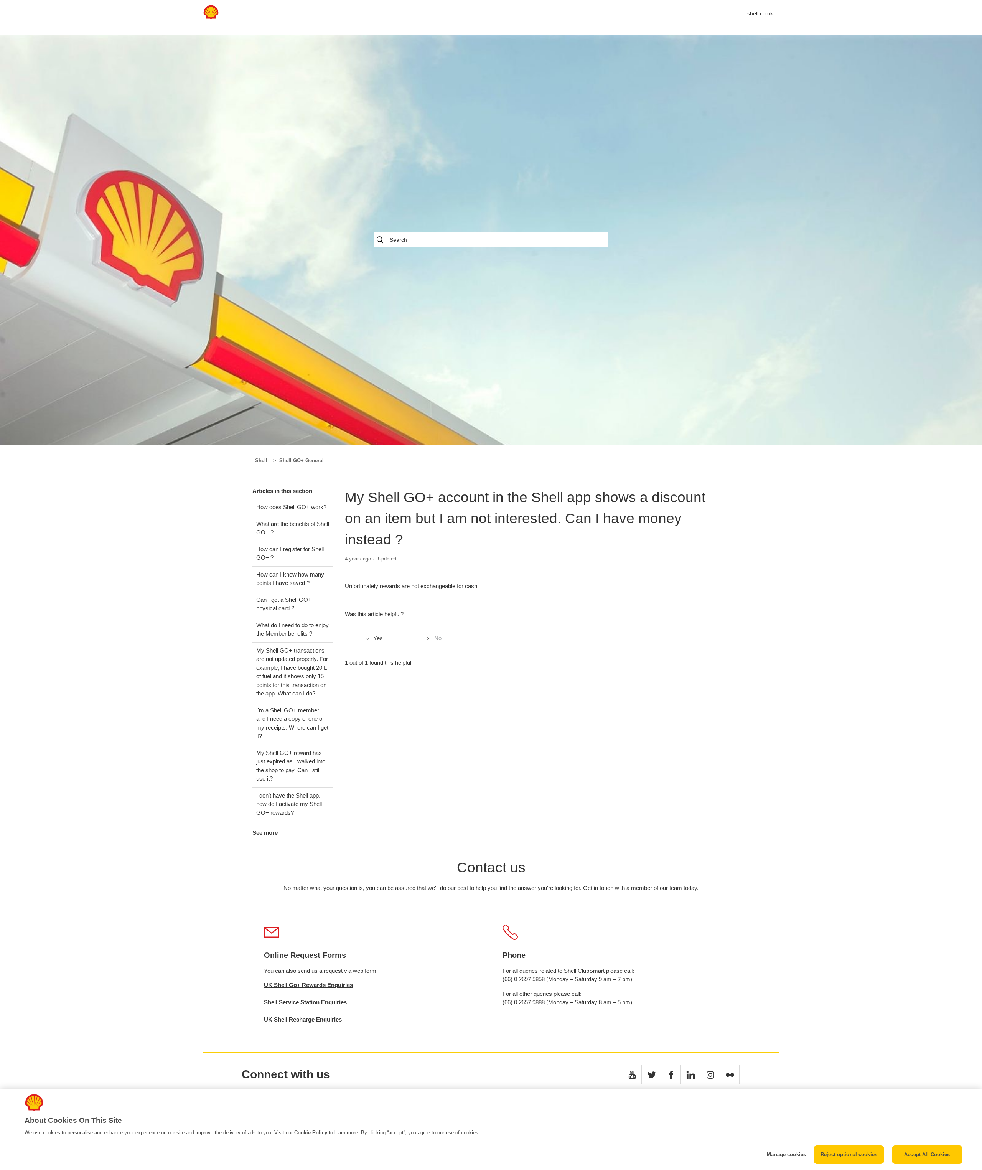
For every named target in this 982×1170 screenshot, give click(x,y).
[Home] (211, 17)
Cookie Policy (310, 1132)
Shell (261, 460)
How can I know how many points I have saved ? (290, 579)
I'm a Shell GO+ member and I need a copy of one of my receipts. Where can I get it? (292, 723)
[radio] (374, 638)
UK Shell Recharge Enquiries (303, 1019)
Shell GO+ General (301, 460)
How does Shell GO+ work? (291, 507)
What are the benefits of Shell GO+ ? (292, 528)
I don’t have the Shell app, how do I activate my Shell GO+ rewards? (289, 804)
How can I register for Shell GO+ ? (290, 553)
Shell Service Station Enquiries (305, 1002)
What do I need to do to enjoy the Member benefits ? (292, 629)
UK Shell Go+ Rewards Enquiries (308, 985)
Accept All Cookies (927, 1154)
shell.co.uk (760, 13)
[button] (632, 1074)
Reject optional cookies (849, 1154)
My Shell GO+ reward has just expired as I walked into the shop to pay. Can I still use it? (290, 766)
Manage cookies (786, 1154)
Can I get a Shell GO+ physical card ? (283, 604)
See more (265, 832)
